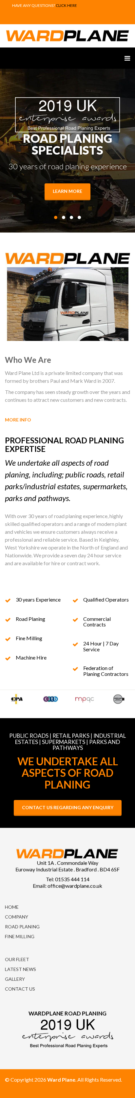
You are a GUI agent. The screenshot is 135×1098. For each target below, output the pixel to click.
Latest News (20, 969)
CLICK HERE (66, 5)
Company (16, 917)
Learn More (67, 191)
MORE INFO (18, 419)
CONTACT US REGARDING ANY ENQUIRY (67, 807)
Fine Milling (19, 936)
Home (12, 907)
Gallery (15, 979)
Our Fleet (17, 959)
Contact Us (20, 989)
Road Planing (22, 926)
